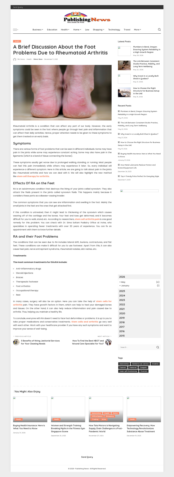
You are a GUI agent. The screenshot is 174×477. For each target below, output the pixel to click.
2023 (122, 300)
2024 (122, 295)
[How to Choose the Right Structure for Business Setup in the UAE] (124, 92)
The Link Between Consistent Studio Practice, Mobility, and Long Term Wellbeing (146, 64)
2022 (122, 304)
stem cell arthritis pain (87, 219)
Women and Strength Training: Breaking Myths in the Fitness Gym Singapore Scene (68, 428)
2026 (122, 276)
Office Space (97, 416)
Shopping (110, 416)
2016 (122, 331)
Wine (104, 419)
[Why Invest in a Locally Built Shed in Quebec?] (124, 79)
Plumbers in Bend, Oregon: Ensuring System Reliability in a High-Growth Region (146, 49)
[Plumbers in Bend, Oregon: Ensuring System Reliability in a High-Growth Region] (124, 51)
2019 (122, 317)
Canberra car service (140, 364)
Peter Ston (38, 59)
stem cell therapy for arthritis (33, 176)
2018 (122, 322)
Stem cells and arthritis (84, 321)
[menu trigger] (17, 29)
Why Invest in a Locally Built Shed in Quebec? (139, 134)
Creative (155, 364)
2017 (122, 326)
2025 (122, 291)
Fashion (123, 367)
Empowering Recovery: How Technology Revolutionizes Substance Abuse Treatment (141, 428)
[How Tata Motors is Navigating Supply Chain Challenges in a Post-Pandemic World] (106, 409)
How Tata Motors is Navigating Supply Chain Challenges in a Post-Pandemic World (106, 428)
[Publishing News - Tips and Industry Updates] (87, 17)
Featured (133, 367)
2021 (122, 308)
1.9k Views (21, 59)
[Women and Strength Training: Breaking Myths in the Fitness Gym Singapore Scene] (68, 409)
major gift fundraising (128, 371)
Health (17, 41)
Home (115, 413)
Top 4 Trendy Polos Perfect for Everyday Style (140, 176)
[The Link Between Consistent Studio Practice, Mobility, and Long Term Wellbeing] (124, 65)
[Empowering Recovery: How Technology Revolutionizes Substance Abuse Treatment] (144, 409)
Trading (95, 419)
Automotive (124, 364)
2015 (122, 335)
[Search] (159, 29)
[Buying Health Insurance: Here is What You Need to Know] (30, 409)
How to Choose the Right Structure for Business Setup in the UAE (146, 91)
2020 (122, 313)
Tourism (143, 371)
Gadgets (143, 367)
